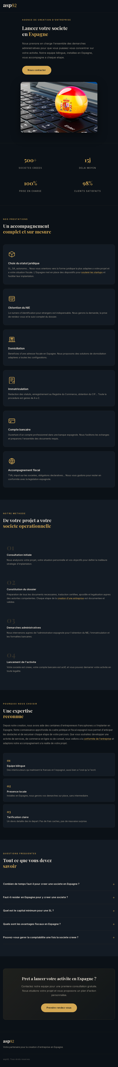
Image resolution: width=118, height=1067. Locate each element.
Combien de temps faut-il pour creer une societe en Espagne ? (41, 883)
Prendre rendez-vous (59, 1007)
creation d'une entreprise (70, 598)
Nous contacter (37, 70)
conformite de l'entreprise (97, 738)
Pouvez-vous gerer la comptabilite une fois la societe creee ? (40, 937)
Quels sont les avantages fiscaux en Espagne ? (32, 924)
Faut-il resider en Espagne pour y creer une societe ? (35, 897)
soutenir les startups (92, 272)
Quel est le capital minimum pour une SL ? (28, 910)
